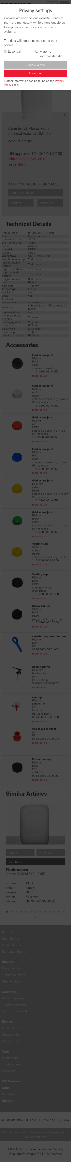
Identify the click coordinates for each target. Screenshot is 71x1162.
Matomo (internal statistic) (51, 53)
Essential (14, 51)
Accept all (35, 73)
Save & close (35, 65)
